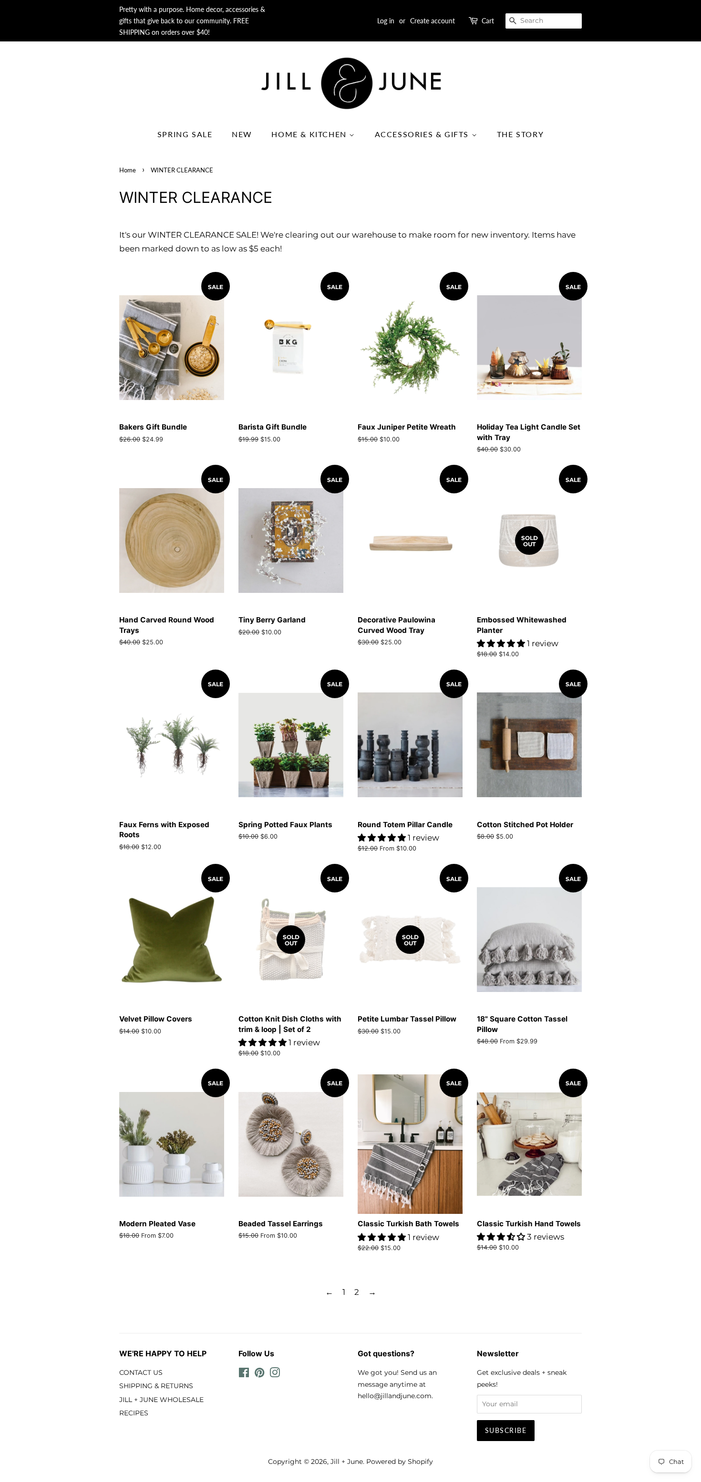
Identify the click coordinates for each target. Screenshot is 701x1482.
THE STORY (520, 134)
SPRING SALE (185, 134)
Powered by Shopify (399, 1461)
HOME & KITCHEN (310, 134)
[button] (502, 643)
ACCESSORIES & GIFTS (423, 134)
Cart (488, 21)
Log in (385, 21)
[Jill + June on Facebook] (243, 1374)
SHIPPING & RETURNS (156, 1386)
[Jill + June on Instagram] (274, 1374)
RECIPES (133, 1413)
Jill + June (346, 1461)
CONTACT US (141, 1372)
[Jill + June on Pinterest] (259, 1374)
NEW (242, 134)
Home (127, 170)
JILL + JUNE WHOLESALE (161, 1399)
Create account (432, 21)
